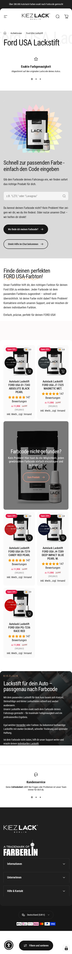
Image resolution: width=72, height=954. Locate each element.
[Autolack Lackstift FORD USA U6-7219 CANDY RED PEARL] (19, 528)
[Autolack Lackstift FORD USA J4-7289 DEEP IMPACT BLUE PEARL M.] (53, 528)
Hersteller (21, 725)
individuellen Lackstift (28, 743)
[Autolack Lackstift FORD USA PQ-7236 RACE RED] (19, 603)
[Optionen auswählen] (29, 371)
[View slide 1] (32, 79)
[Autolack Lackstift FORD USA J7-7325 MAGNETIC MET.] (53, 361)
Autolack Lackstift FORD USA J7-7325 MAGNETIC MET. (53, 385)
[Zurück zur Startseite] (4, 33)
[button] (17, 397)
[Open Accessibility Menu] (8, 945)
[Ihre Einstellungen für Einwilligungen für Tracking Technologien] (66, 948)
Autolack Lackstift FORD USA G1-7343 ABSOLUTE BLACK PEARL (19, 387)
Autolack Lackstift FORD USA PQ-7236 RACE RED (19, 627)
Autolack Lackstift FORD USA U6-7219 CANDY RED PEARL (19, 551)
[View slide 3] (40, 79)
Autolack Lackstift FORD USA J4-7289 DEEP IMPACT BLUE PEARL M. (53, 553)
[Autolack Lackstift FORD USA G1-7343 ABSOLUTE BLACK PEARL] (19, 361)
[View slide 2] (36, 79)
